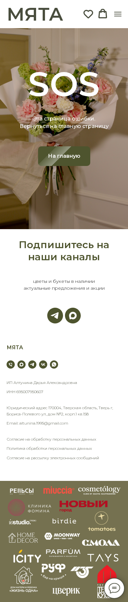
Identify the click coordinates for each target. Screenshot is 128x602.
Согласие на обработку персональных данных (51, 439)
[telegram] (32, 364)
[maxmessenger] (21, 364)
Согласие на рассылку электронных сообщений (53, 457)
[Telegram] (55, 315)
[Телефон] (11, 364)
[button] (88, 14)
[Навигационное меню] (117, 14)
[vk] (43, 364)
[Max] (73, 315)
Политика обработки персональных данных (49, 448)
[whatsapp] (54, 364)
